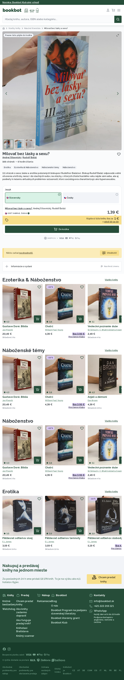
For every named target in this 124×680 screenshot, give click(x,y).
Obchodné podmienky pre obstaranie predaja (28, 670)
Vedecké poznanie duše (103, 326)
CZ (73, 670)
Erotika (10, 491)
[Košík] (113, 10)
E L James (7, 542)
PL (120, 670)
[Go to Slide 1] (8, 144)
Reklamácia (44, 601)
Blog (54, 601)
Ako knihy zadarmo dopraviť (22, 612)
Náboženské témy (23, 350)
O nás (54, 605)
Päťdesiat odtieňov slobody (105, 538)
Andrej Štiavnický (11, 157)
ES (96, 670)
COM (89, 670)
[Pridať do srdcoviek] (119, 154)
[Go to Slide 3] (30, 144)
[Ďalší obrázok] (117, 93)
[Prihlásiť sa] (108, 10)
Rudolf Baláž (30, 157)
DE (83, 670)
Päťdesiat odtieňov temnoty (62, 538)
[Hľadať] (118, 19)
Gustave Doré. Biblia (15, 326)
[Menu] (119, 10)
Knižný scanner (25, 635)
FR (110, 670)
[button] (62, 90)
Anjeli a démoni (97, 397)
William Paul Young (54, 330)
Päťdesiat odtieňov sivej (17, 538)
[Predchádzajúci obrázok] (6, 93)
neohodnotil (26, 253)
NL (105, 670)
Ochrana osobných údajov (45, 670)
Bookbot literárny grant (65, 618)
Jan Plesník (7, 330)
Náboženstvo (17, 421)
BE (115, 670)
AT (78, 670)
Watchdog (8, 609)
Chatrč (49, 326)
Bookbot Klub (59, 622)
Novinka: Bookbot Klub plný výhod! (20, 2)
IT (101, 670)
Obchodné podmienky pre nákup (9, 670)
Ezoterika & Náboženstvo (31, 280)
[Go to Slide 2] (19, 144)
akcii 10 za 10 (111, 222)
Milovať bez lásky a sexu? (18, 208)
